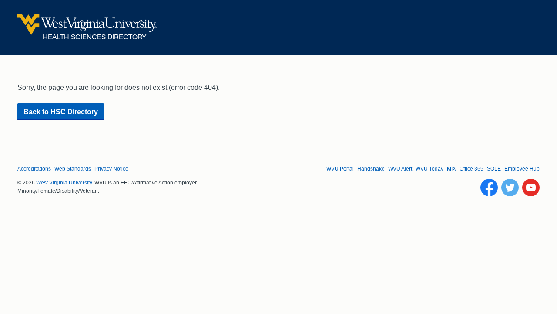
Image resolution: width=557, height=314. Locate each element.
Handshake (371, 169)
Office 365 (471, 169)
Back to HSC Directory (60, 112)
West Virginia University (64, 183)
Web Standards (72, 169)
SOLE (494, 169)
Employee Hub (522, 169)
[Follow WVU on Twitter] (510, 187)
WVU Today (429, 169)
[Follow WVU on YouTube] (531, 187)
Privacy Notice (111, 169)
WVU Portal (340, 169)
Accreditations (34, 169)
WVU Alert (400, 169)
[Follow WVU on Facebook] (489, 187)
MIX (451, 169)
